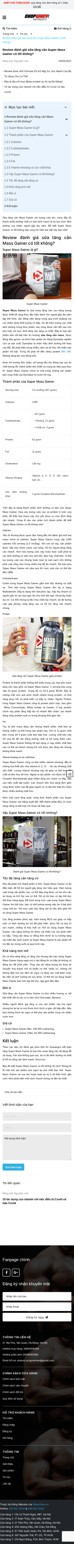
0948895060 (30, 1354)
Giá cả (10, 199)
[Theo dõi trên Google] (16, 1272)
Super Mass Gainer (14, 310)
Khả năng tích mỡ (17, 186)
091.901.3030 (17, 1508)
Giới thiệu (8, 1463)
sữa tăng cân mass (52, 335)
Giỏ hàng (8, 1437)
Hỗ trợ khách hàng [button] (19, 1412)
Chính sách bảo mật (14, 1378)
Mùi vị (10, 193)
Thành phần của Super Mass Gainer (28, 134)
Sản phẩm (8, 1470)
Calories (12, 142)
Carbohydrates (16, 148)
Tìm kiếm (8, 1418)
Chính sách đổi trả (13, 1392)
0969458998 (31, 1348)
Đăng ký (7, 1431)
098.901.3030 (36, 1508)
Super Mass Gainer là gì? (22, 127)
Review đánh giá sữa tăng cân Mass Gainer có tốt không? (29, 119)
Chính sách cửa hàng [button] (20, 1373)
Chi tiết (37, 6)
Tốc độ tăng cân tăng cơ (21, 180)
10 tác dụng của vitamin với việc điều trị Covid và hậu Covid (34, 89)
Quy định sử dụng (13, 1398)
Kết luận (10, 206)
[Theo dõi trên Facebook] (6, 1272)
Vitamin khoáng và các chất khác (27, 167)
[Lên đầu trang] (68, 1527)
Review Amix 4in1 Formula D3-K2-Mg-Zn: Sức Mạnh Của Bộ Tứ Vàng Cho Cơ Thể (37, 74)
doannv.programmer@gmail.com (35, 1360)
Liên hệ (7, 1483)
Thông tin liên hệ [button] (17, 1337)
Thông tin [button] (11, 1451)
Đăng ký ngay (35, 1317)
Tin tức (6, 1477)
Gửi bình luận (13, 1167)
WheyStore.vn (41, 1504)
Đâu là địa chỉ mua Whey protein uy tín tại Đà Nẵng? (33, 81)
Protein (12, 154)
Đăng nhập (9, 1424)
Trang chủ (8, 1457)
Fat (9, 161)
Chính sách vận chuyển (16, 1385)
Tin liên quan (11, 1183)
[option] (37, 1198)
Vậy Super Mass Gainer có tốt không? (29, 174)
